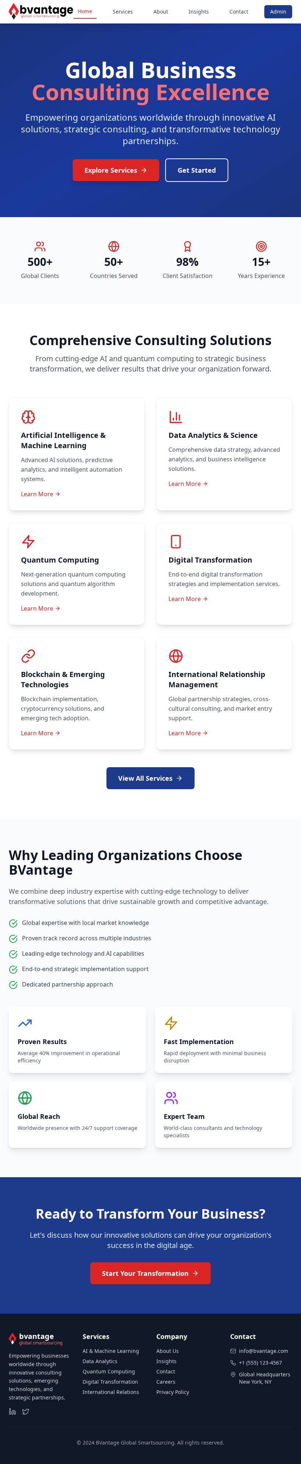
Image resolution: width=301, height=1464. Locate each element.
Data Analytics (100, 1361)
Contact (238, 11)
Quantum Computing (109, 1371)
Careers (165, 1381)
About (160, 11)
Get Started (197, 170)
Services (123, 11)
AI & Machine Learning (111, 1350)
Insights (199, 11)
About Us (167, 1350)
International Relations (111, 1391)
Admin (278, 11)
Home (85, 11)
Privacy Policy (172, 1391)
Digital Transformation (110, 1381)
